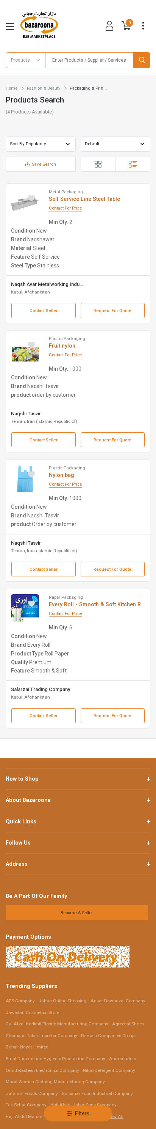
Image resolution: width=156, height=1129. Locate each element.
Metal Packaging (66, 191)
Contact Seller (44, 310)
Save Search (44, 164)
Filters (82, 1113)
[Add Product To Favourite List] (31, 198)
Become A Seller (77, 912)
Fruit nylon (62, 346)
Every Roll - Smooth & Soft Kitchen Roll (97, 604)
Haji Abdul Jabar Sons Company (83, 1104)
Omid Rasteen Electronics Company (42, 1070)
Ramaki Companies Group (107, 1035)
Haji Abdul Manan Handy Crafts (38, 1116)
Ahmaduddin (122, 1058)
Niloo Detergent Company (109, 1070)
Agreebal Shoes (128, 1024)
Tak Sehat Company (26, 1104)
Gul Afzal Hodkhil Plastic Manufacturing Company (57, 1024)
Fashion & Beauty (43, 88)
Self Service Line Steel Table (84, 199)
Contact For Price (65, 208)
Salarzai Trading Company (40, 689)
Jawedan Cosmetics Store (32, 1012)
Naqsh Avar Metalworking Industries (48, 284)
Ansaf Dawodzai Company (117, 1000)
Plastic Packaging (67, 338)
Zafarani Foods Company (32, 1093)
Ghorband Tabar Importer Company (41, 1035)
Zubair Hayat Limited (27, 1047)
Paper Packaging (66, 597)
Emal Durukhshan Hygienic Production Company (55, 1058)
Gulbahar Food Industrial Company (97, 1093)
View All (115, 1116)
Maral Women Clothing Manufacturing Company (55, 1081)
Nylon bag (61, 475)
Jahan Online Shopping (62, 1000)
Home (11, 88)
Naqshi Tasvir (26, 413)
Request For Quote (112, 310)
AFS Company (20, 1000)
